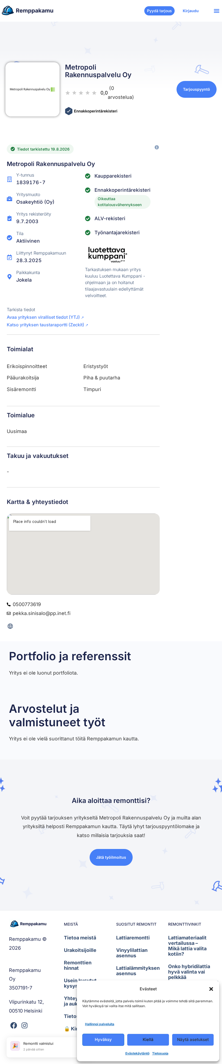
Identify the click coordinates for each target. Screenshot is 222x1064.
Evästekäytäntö (137, 1053)
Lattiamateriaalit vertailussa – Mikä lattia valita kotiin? (187, 946)
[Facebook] (13, 1025)
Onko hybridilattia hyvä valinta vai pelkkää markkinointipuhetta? (188, 974)
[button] (211, 989)
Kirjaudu (191, 10)
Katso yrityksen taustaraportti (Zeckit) (47, 324)
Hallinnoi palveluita (99, 1024)
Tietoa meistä (80, 938)
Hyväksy (103, 1039)
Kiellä (148, 1039)
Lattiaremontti (133, 938)
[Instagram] (24, 1025)
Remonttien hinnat (78, 965)
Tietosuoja (160, 1053)
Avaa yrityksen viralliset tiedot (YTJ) (45, 317)
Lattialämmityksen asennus (136, 970)
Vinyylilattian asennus (132, 952)
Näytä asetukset (193, 1039)
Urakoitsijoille (80, 950)
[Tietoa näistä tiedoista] (157, 147)
